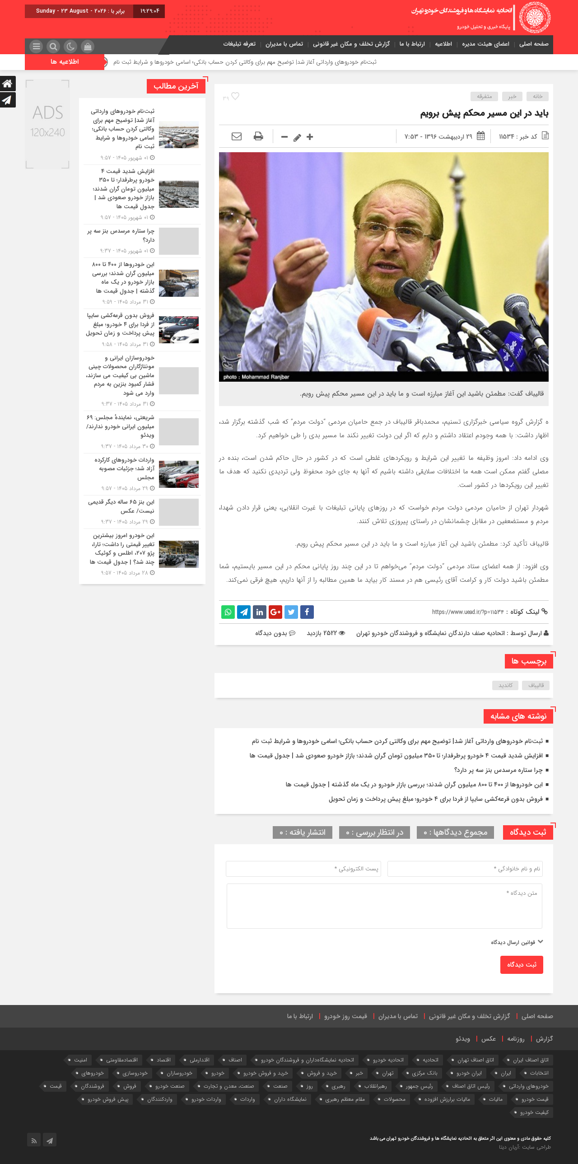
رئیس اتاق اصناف (471, 1086)
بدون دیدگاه (271, 633)
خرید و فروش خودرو (265, 1073)
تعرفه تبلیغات (240, 44)
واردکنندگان (159, 1099)
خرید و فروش (322, 1073)
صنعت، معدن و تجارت (229, 1086)
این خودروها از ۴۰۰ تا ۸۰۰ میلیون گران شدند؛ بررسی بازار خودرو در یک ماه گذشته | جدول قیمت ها (414, 785)
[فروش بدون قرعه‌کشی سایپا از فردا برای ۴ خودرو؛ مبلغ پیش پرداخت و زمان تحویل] (142, 330)
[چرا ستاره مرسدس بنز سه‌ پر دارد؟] (142, 240)
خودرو (217, 1073)
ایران (506, 1073)
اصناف (235, 1060)
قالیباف (536, 685)
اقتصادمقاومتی (122, 1060)
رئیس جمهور (419, 1086)
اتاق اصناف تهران (475, 1060)
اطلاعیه (443, 44)
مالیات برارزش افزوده (447, 1099)
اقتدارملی (200, 1060)
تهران (387, 1073)
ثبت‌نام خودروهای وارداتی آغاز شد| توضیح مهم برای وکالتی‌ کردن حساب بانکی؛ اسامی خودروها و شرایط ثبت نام (290, 62)
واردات (247, 1099)
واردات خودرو (206, 1099)
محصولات (395, 1099)
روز (310, 1086)
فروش (129, 1086)
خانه (538, 96)
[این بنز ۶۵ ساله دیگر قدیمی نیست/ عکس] (142, 512)
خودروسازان (179, 1073)
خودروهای (93, 1073)
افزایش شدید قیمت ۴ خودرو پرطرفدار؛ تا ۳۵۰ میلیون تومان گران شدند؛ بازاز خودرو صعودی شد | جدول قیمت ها (396, 756)
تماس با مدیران (284, 44)
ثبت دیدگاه (521, 965)
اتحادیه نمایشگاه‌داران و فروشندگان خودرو (307, 1060)
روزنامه (516, 1039)
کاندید (506, 685)
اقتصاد (164, 1060)
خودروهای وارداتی (529, 1086)
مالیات (496, 1099)
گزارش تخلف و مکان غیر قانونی (351, 44)
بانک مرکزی (425, 1073)
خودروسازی (135, 1073)
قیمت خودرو (535, 1099)
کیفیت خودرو (534, 1112)
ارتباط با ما (412, 44)
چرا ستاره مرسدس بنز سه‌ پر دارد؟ (498, 770)
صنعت (280, 1086)
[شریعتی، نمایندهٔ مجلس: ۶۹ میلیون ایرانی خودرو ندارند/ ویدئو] (142, 432)
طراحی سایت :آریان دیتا (525, 1147)
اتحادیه (430, 1060)
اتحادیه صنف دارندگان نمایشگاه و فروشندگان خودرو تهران (430, 633)
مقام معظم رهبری (345, 1099)
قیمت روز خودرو (345, 1016)
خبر (512, 96)
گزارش (544, 1039)
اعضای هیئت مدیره (485, 44)
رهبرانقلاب (375, 1086)
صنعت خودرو (170, 1086)
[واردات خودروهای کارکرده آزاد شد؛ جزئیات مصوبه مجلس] (142, 474)
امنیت (80, 1060)
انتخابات (539, 1073)
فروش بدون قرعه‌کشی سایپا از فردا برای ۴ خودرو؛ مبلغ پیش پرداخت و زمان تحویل (436, 799)
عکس (488, 1039)
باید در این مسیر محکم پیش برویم (484, 113)
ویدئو (463, 1039)
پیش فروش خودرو (108, 1099)
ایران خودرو (469, 1073)
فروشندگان (92, 1086)
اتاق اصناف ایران (531, 1060)
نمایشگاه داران (290, 1099)
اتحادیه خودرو (388, 1060)
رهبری (338, 1086)
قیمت (56, 1086)
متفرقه (484, 96)
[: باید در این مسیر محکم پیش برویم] (237, 137)
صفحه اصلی (534, 44)
